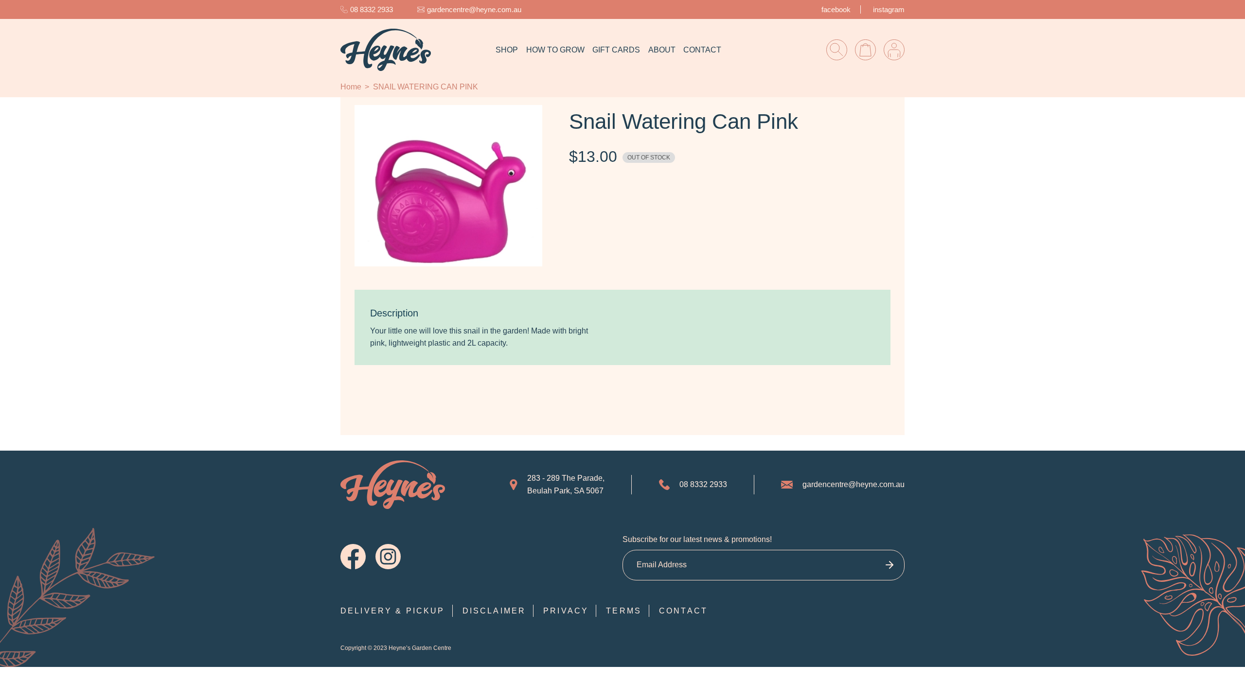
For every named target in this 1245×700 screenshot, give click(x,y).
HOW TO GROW (555, 50)
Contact (683, 611)
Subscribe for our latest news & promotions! (697, 539)
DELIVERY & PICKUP (392, 611)
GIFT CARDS (616, 50)
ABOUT (662, 50)
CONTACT (702, 50)
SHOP (507, 50)
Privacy (565, 611)
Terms (623, 611)
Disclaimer (494, 611)
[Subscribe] (889, 565)
